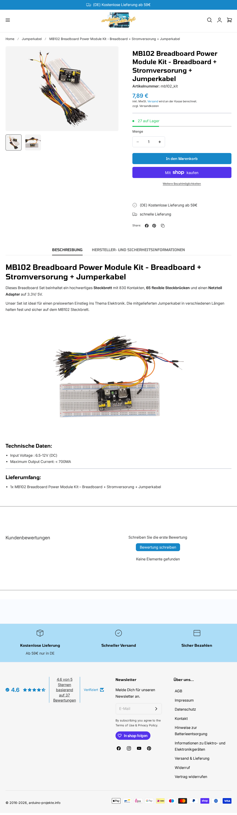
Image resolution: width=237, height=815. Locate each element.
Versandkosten (149, 106)
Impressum (184, 700)
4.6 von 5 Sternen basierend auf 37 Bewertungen (64, 690)
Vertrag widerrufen (191, 777)
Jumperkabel (32, 39)
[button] (7, 20)
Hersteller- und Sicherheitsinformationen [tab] (138, 249)
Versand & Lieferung (192, 758)
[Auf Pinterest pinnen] (154, 225)
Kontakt (181, 718)
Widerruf (182, 767)
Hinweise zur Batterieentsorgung (191, 731)
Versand (152, 101)
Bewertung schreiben (158, 547)
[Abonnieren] (156, 709)
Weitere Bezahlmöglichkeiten (182, 183)
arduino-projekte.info (44, 803)
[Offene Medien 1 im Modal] (110, 55)
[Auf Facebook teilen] (146, 225)
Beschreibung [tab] (67, 249)
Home (10, 39)
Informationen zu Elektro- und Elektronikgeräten (200, 746)
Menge (137, 131)
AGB (178, 691)
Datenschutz (185, 709)
